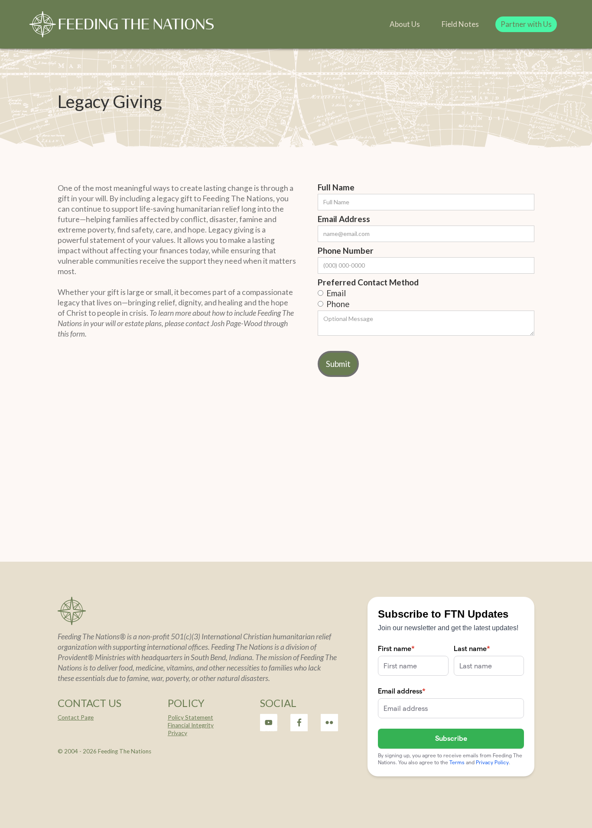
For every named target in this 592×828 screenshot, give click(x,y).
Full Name (336, 187)
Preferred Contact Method (368, 282)
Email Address (344, 219)
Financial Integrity (191, 725)
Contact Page (76, 717)
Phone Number (346, 250)
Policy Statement (190, 717)
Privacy (177, 733)
